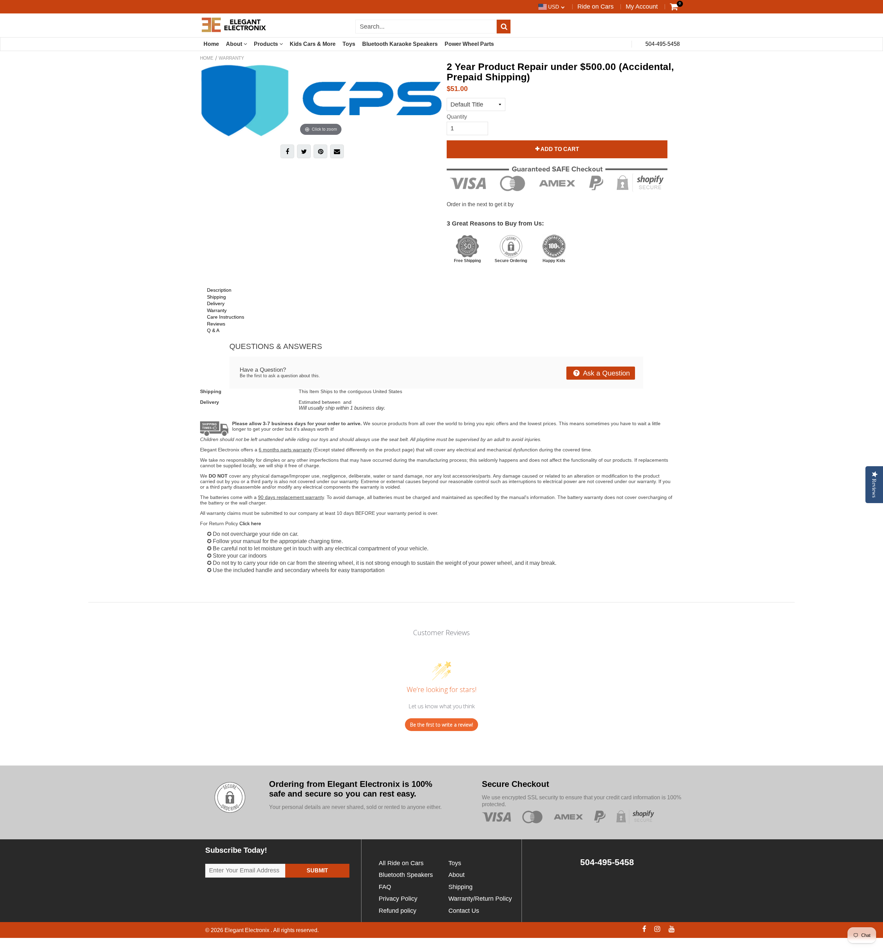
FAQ (385, 886)
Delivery (216, 303)
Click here (250, 523)
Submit (317, 870)
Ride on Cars (595, 6)
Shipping (216, 297)
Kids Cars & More (313, 44)
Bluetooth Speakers (406, 874)
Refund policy (397, 910)
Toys (349, 44)
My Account (642, 6)
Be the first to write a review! (441, 724)
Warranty (231, 58)
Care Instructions (225, 317)
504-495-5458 (662, 44)
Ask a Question (605, 373)
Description (219, 290)
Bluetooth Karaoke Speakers (400, 44)
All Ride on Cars (401, 863)
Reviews (216, 324)
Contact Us (463, 910)
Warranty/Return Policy (480, 898)
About (235, 44)
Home (211, 44)
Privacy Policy (398, 898)
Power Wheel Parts (469, 44)
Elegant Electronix (248, 930)
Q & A (213, 330)
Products (266, 44)
